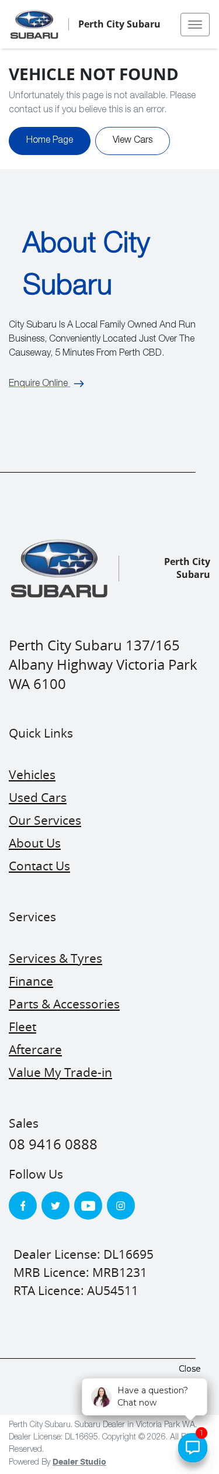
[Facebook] (23, 1205)
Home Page (49, 141)
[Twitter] (55, 1205)
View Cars (132, 141)
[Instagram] (121, 1205)
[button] (195, 24)
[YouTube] (88, 1205)
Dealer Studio (79, 1462)
